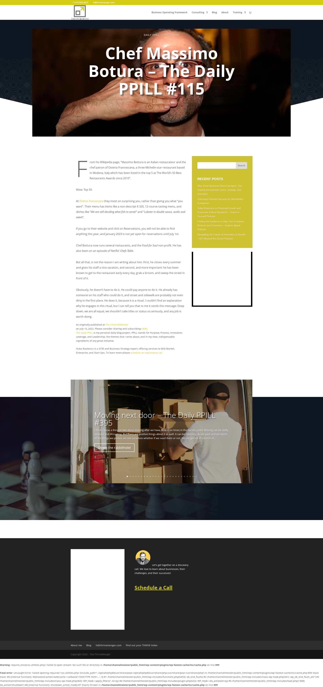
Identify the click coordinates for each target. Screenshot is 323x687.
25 (195, 476)
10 (153, 476)
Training (237, 12)
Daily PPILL (152, 35)
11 (155, 476)
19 (178, 476)
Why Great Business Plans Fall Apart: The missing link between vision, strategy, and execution (219, 189)
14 (164, 476)
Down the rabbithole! (114, 447)
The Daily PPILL (84, 332)
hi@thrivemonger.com (108, 645)
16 (170, 476)
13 (161, 476)
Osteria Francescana (91, 201)
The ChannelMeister (116, 324)
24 (193, 476)
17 (173, 476)
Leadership (171, 35)
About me (76, 645)
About (224, 12)
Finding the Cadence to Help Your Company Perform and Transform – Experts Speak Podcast (220, 225)
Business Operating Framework (169, 12)
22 (187, 476)
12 (158, 476)
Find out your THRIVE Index (141, 645)
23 (190, 476)
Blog (214, 12)
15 (167, 476)
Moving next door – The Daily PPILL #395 (155, 419)
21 (184, 476)
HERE (144, 328)
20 (181, 476)
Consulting (198, 12)
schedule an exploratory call (146, 352)
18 (175, 476)
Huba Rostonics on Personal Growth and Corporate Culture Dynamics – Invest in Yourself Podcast (219, 212)
